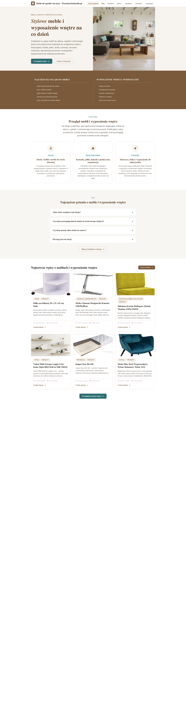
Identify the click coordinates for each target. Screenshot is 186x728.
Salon (119, 3)
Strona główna (93, 3)
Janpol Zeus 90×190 (84, 364)
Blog (103, 3)
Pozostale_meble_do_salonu (131, 299)
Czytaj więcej (38, 327)
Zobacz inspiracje (64, 61)
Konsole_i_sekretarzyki (86, 299)
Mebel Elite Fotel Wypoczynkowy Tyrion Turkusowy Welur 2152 (133, 366)
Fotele (122, 360)
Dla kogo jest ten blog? (62, 239)
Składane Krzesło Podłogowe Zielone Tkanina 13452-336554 (134, 308)
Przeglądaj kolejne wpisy (91, 396)
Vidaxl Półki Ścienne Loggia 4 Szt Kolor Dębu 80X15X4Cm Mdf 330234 (50, 366)
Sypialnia (128, 3)
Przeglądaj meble (40, 61)
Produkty (111, 3)
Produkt (45, 299)
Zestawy (138, 3)
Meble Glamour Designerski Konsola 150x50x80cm (92, 305)
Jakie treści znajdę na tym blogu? (67, 212)
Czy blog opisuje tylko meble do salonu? (69, 230)
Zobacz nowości (145, 267)
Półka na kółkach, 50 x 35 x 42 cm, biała (48, 305)
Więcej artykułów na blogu (91, 249)
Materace (81, 360)
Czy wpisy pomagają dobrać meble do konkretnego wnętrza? (78, 221)
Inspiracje (149, 3)
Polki (37, 299)
